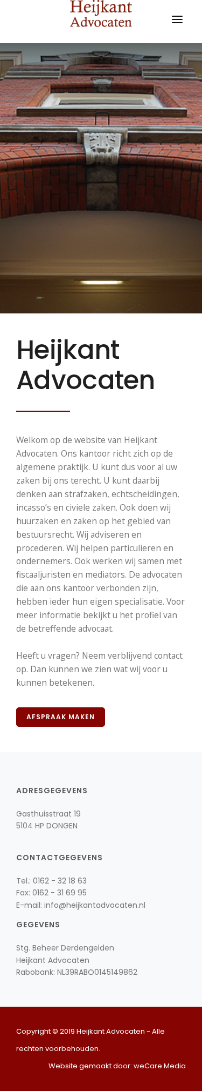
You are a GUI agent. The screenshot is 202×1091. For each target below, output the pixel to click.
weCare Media (160, 1066)
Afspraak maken (60, 716)
